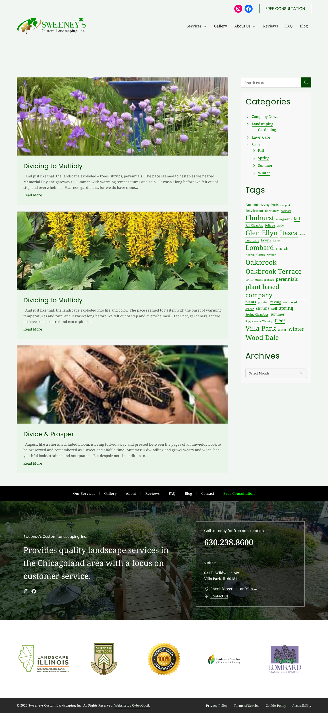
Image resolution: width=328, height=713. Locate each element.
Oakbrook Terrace (273, 271)
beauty (265, 205)
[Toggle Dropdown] (206, 26)
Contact (207, 493)
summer (277, 314)
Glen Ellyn (261, 232)
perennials (287, 279)
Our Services (84, 493)
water (282, 329)
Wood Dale (262, 337)
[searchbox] (271, 83)
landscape (252, 240)
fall (297, 218)
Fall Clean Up (254, 225)
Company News (265, 116)
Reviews (270, 26)
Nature (271, 255)
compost (285, 205)
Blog (304, 26)
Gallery (220, 26)
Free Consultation (239, 493)
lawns (266, 240)
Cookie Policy (276, 705)
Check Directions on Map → (233, 588)
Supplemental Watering (259, 321)
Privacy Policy (217, 705)
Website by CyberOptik (132, 705)
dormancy (272, 211)
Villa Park (260, 328)
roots (286, 302)
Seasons (258, 144)
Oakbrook (260, 262)
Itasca (289, 232)
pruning (263, 302)
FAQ (289, 26)
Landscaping (262, 123)
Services (194, 26)
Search (306, 82)
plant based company (262, 291)
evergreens (284, 219)
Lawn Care (261, 137)
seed (294, 302)
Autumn (252, 204)
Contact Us (219, 596)
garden (281, 225)
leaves (276, 240)
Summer (265, 165)
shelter (249, 308)
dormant (286, 210)
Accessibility (301, 705)
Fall (261, 150)
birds (274, 205)
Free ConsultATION (285, 8)
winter (296, 329)
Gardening (267, 129)
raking (275, 302)
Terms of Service (246, 705)
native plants (255, 255)
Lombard (259, 247)
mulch (282, 248)
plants (250, 301)
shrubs (262, 308)
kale (302, 234)
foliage (270, 225)
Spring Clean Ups (256, 314)
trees (280, 320)
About (131, 493)
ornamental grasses (259, 279)
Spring (263, 157)
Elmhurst (259, 217)
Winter (264, 172)
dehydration (254, 211)
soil (274, 308)
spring (286, 308)
